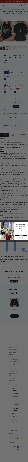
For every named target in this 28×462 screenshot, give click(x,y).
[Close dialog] (27, 222)
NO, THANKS (21, 237)
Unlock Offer (21, 235)
